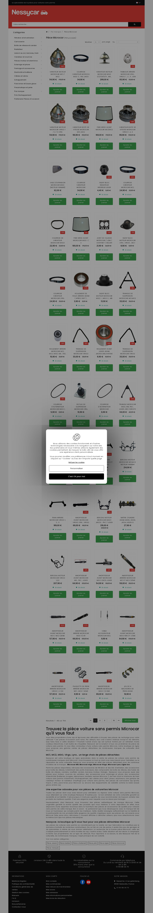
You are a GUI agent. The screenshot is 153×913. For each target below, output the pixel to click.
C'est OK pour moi (76, 476)
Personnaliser (76, 468)
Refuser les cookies (77, 462)
